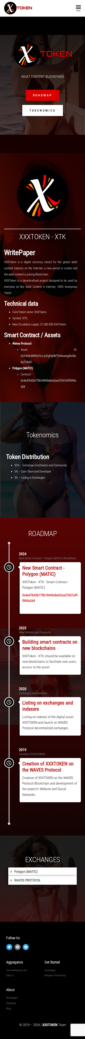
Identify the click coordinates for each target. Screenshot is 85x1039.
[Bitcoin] (17, 947)
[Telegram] (26, 947)
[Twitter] (9, 947)
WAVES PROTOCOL (27, 880)
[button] (42, 871)
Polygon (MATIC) (26, 872)
